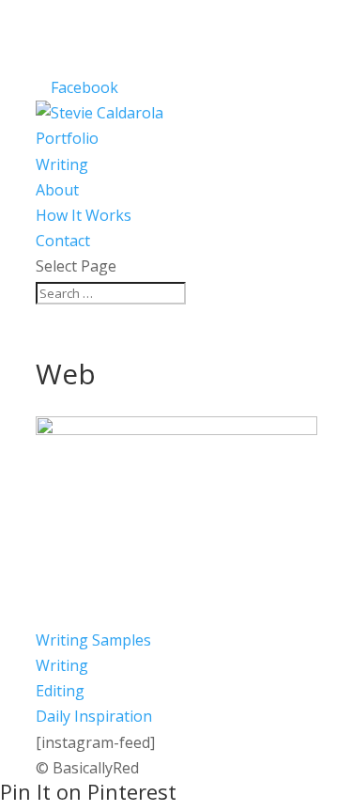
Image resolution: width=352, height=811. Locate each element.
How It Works (83, 215)
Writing (62, 164)
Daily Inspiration (94, 716)
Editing (60, 690)
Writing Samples (93, 640)
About (57, 189)
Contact (63, 240)
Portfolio (67, 138)
